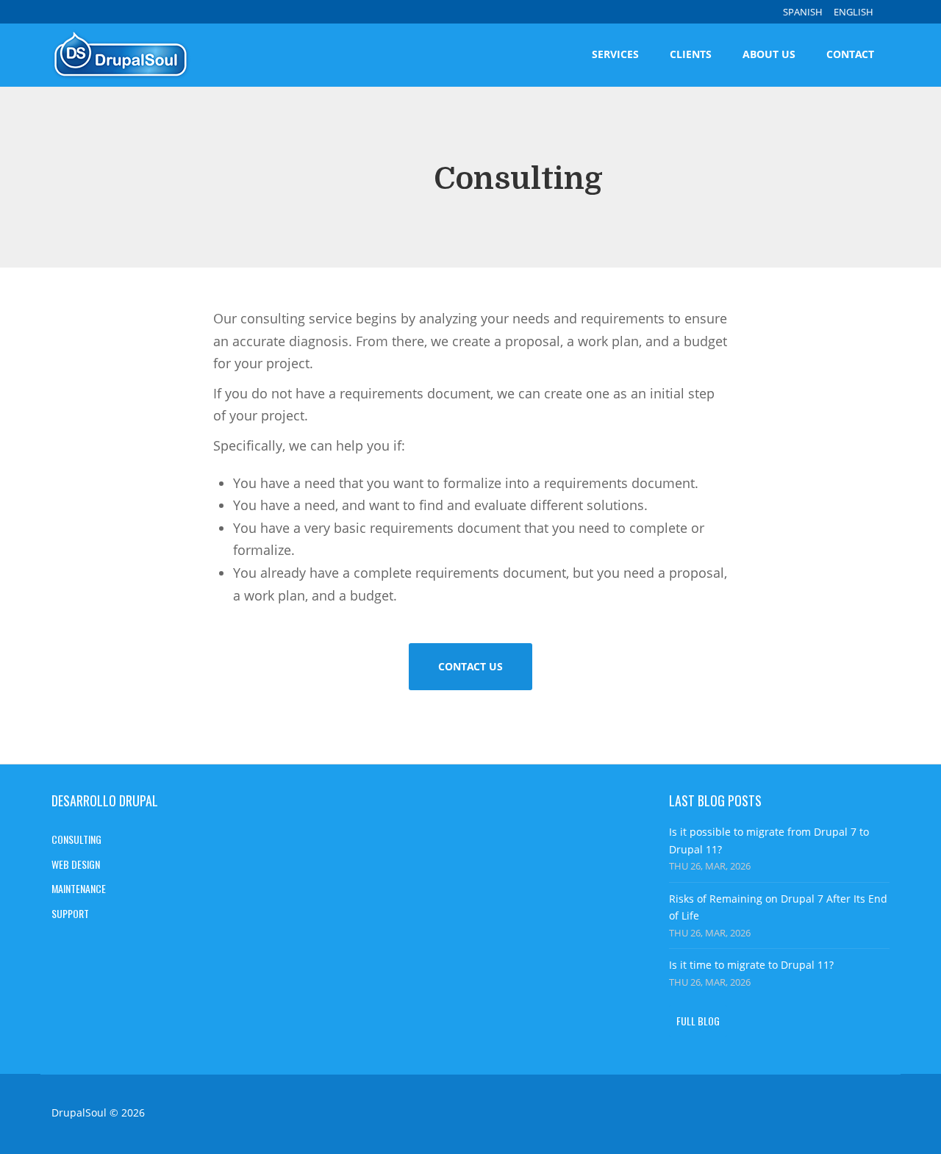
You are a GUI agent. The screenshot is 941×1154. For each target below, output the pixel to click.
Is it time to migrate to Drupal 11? (751, 965)
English (853, 11)
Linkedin (825, 1114)
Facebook (733, 1114)
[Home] (126, 55)
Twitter (872, 1114)
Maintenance (78, 888)
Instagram (779, 1114)
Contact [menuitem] (850, 54)
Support (70, 913)
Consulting (76, 839)
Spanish (803, 11)
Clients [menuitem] (691, 54)
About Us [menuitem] (769, 54)
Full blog (698, 1020)
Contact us (470, 666)
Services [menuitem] (615, 54)
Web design (75, 864)
